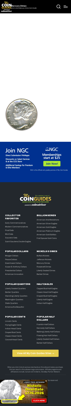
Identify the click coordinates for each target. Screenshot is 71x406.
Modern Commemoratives (16, 227)
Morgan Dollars (11, 256)
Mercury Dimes (18, 6)
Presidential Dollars (13, 270)
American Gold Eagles (46, 227)
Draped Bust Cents (13, 332)
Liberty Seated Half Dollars (48, 339)
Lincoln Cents (11, 321)
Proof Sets (9, 230)
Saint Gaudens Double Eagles (18, 241)
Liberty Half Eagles (45, 300)
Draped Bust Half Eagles (47, 296)
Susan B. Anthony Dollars (16, 267)
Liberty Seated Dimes (46, 270)
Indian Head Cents (13, 329)
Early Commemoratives (15, 223)
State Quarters (11, 303)
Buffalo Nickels (43, 256)
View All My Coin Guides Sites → (35, 353)
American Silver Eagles (47, 224)
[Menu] (66, 6)
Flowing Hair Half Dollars (47, 335)
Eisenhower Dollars (13, 263)
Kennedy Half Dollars (46, 328)
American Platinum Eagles (48, 231)
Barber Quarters (12, 292)
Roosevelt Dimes (44, 267)
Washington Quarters (14, 300)
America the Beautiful (14, 307)
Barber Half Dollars (45, 343)
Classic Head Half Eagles (47, 292)
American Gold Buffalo (46, 235)
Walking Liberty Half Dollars (48, 332)
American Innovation (14, 274)
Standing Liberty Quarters (16, 296)
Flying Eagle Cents (13, 325)
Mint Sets (9, 234)
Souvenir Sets (11, 238)
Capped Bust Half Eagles (47, 288)
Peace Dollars (11, 259)
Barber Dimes (42, 274)
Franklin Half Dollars (45, 324)
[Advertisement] (35, 54)
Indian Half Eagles (44, 303)
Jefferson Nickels (44, 259)
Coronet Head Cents (13, 340)
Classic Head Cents (13, 336)
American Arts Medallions (48, 220)
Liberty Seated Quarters (15, 288)
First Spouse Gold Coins (47, 238)
